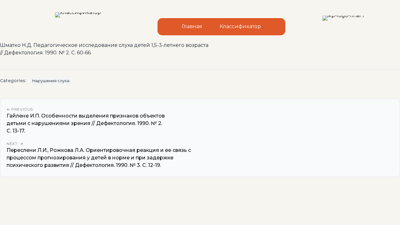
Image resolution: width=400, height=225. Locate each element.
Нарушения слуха (50, 80)
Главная (192, 26)
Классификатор (240, 26)
